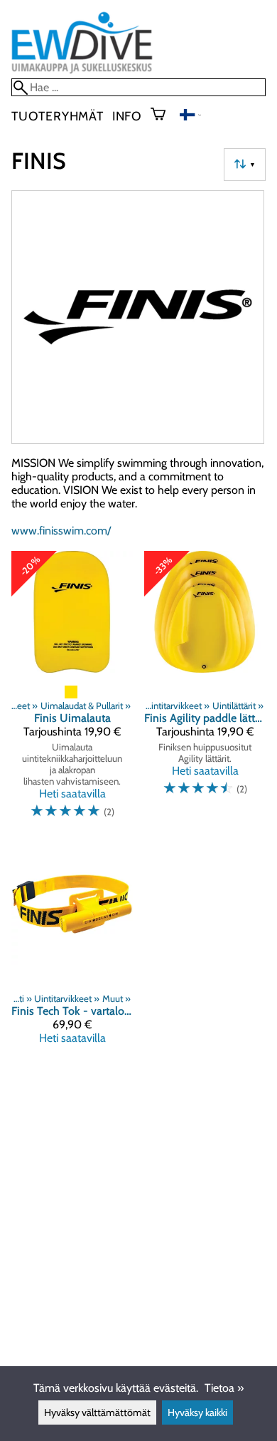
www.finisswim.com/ (61, 530)
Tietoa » (224, 1388)
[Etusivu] (82, 71)
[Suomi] (190, 116)
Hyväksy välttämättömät (97, 1412)
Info (127, 115)
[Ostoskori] (164, 115)
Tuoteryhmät (57, 115)
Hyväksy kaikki (197, 1412)
